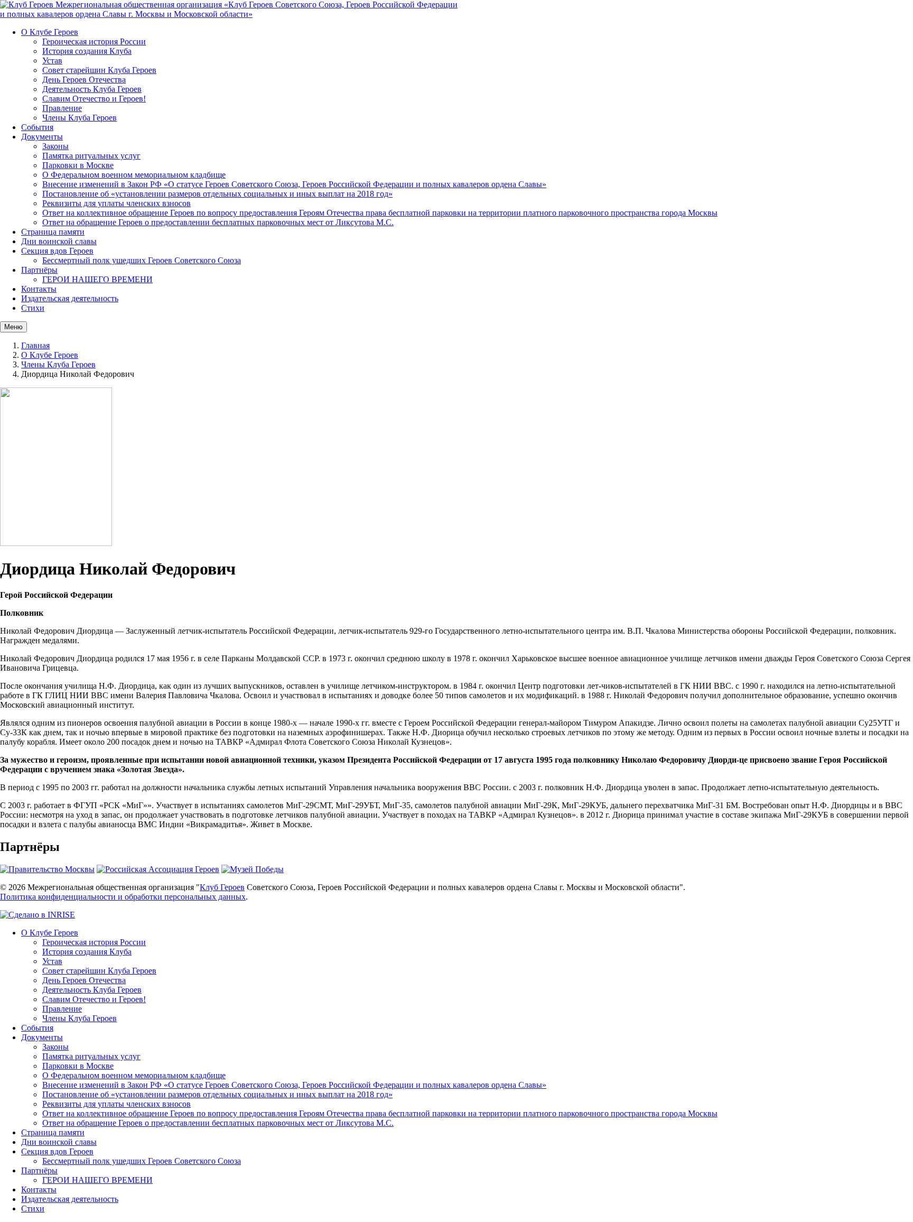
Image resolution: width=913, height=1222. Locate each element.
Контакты (39, 288)
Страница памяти (53, 231)
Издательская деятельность (69, 298)
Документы (42, 136)
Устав (52, 60)
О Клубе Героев (49, 31)
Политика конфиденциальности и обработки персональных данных (123, 896)
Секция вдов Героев (57, 250)
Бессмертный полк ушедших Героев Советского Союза (141, 260)
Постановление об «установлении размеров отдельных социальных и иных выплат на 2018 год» (217, 193)
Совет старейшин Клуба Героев (99, 70)
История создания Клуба (87, 51)
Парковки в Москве (78, 165)
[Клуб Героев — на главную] (27, 4)
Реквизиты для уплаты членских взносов (116, 203)
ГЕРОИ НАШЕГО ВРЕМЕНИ (97, 279)
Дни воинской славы (59, 241)
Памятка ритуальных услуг (91, 155)
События (37, 127)
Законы (55, 146)
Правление (62, 108)
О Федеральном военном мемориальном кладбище (134, 174)
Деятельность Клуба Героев (92, 89)
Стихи (32, 307)
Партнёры (39, 269)
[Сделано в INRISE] (37, 914)
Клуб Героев (222, 887)
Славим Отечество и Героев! (94, 98)
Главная (35, 345)
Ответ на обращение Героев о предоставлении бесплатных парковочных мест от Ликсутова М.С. (218, 222)
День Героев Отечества (84, 79)
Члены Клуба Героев (79, 117)
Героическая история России (94, 41)
